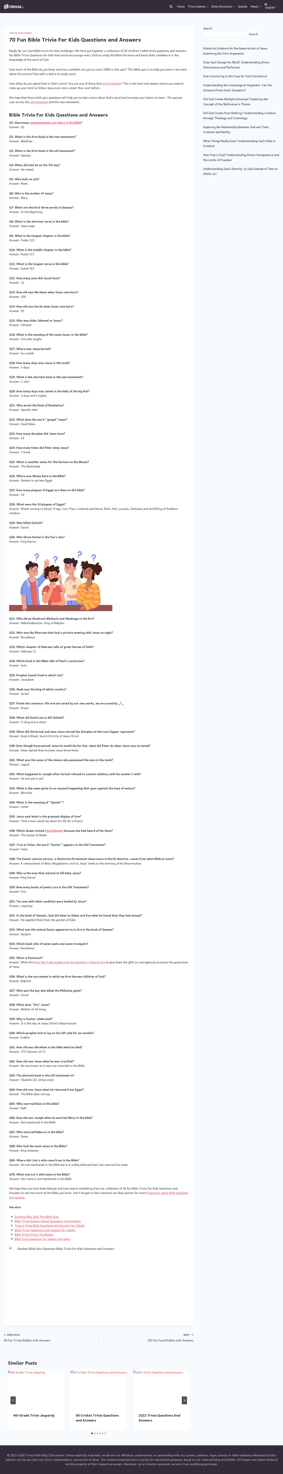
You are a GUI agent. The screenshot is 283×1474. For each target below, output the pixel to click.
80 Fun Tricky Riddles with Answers (27, 1338)
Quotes (242, 6)
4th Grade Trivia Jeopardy (34, 1415)
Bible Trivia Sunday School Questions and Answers (48, 1221)
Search (207, 28)
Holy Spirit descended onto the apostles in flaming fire (69, 962)
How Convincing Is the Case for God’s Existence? (235, 76)
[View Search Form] (171, 6)
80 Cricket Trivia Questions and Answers (97, 1418)
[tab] (92, 1433)
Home (181, 6)
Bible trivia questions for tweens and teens (42, 1239)
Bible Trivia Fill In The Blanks (34, 1234)
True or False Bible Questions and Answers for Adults (50, 1225)
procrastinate (112, 83)
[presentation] (36, 1389)
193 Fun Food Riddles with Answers (170, 1338)
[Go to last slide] (13, 1400)
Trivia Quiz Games (20, 33)
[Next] (184, 1400)
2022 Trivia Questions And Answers (159, 1418)
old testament (39, 102)
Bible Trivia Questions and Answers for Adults (45, 1230)
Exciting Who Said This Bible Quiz (37, 1216)
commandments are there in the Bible (55, 122)
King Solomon (54, 830)
